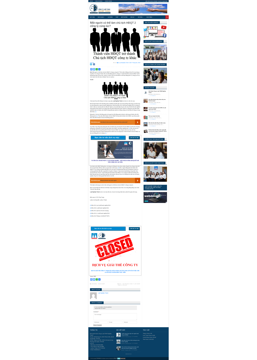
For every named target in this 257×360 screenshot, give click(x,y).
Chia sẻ (92, 62)
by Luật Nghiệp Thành (123, 62)
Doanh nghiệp (101, 283)
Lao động (110, 17)
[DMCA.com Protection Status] (121, 358)
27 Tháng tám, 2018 (135, 62)
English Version (98, 1)
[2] (97, 116)
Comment (96, 311)
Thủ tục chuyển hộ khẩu (154, 116)
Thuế (117, 17)
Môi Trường (124, 17)
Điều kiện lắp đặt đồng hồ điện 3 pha (157, 122)
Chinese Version (108, 1)
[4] (105, 133)
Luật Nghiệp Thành (103, 293)
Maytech (115, 358)
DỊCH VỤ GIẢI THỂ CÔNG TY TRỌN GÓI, (101, 270)
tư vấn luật (124, 285)
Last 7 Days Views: (147, 335)
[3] (129, 128)
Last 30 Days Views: (148, 337)
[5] (118, 167)
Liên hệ (91, 1)
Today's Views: (146, 333)
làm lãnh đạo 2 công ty (128, 283)
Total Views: (146, 339)
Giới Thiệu (92, 17)
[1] (95, 111)
